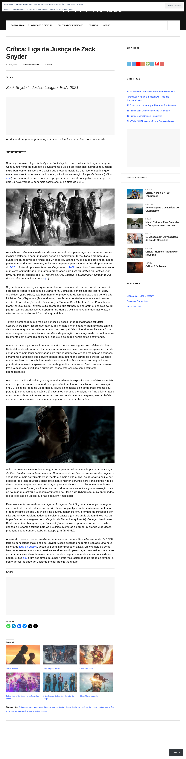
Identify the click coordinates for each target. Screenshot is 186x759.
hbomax (47, 707)
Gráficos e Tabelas (41, 25)
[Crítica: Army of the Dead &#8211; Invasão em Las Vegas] (23, 682)
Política (149, 204)
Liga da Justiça (28, 546)
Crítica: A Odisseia (155, 266)
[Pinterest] (162, 64)
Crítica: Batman (12, 668)
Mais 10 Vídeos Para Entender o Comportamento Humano (162, 224)
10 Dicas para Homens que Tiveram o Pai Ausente (151, 105)
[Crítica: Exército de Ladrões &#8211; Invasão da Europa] (60, 682)
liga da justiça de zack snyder (79, 707)
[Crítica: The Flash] (96, 654)
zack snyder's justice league (34, 711)
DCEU (13, 267)
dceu (41, 707)
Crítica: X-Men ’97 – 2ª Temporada (157, 194)
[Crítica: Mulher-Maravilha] (96, 682)
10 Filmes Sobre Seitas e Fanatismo (144, 116)
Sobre (106, 25)
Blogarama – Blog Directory (140, 296)
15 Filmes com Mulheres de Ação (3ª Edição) (148, 111)
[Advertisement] (60, 116)
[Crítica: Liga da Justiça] (60, 654)
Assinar (176, 752)
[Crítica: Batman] (23, 654)
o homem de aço (13, 711)
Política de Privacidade (70, 25)
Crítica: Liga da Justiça (51, 668)
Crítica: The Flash (86, 668)
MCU (72, 267)
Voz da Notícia (134, 306)
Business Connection (137, 301)
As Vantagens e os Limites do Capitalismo (162, 209)
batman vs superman (28, 707)
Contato (93, 25)
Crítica (50, 65)
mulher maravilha (106, 707)
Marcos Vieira (32, 65)
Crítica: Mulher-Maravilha (89, 696)
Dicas (148, 219)
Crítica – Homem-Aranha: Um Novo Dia (161, 253)
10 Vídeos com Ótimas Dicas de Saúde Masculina (151, 91)
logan (95, 707)
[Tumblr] (152, 64)
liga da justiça (58, 707)
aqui (8, 178)
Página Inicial (18, 25)
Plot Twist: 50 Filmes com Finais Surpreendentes (150, 121)
